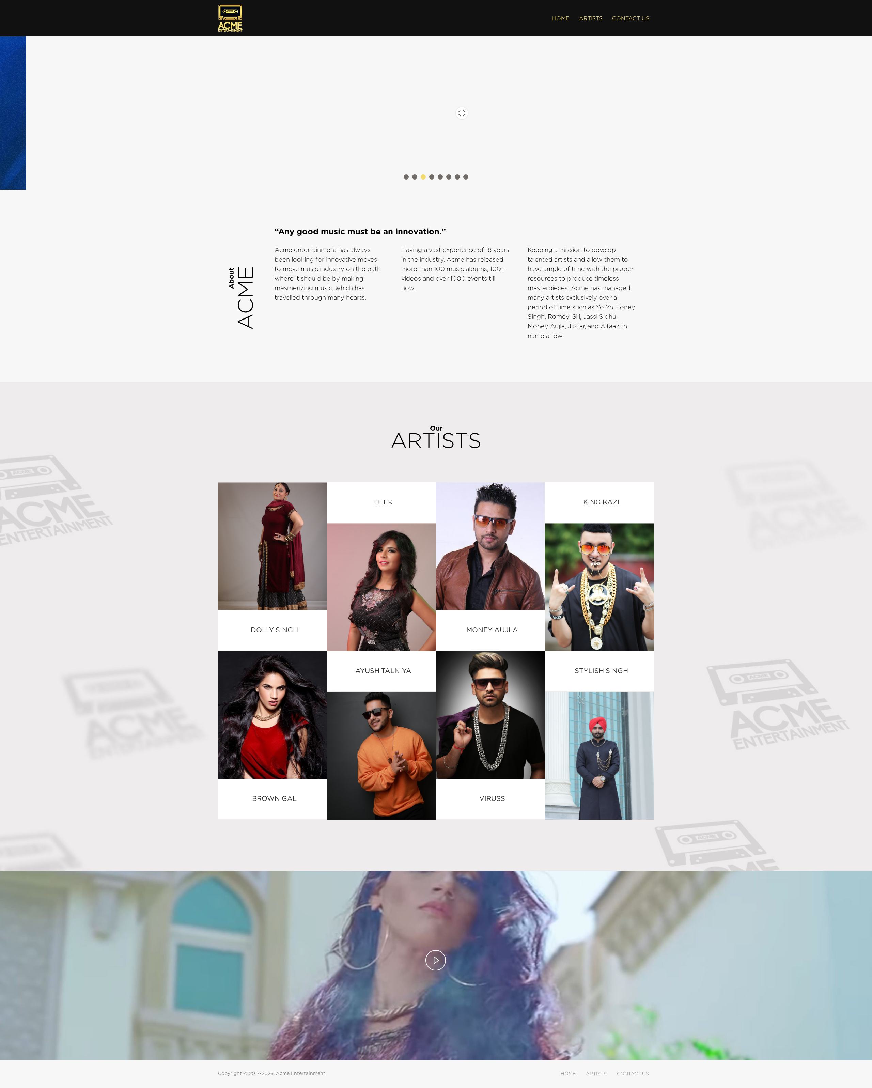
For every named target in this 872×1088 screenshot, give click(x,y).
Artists (591, 18)
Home (561, 18)
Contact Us (630, 18)
